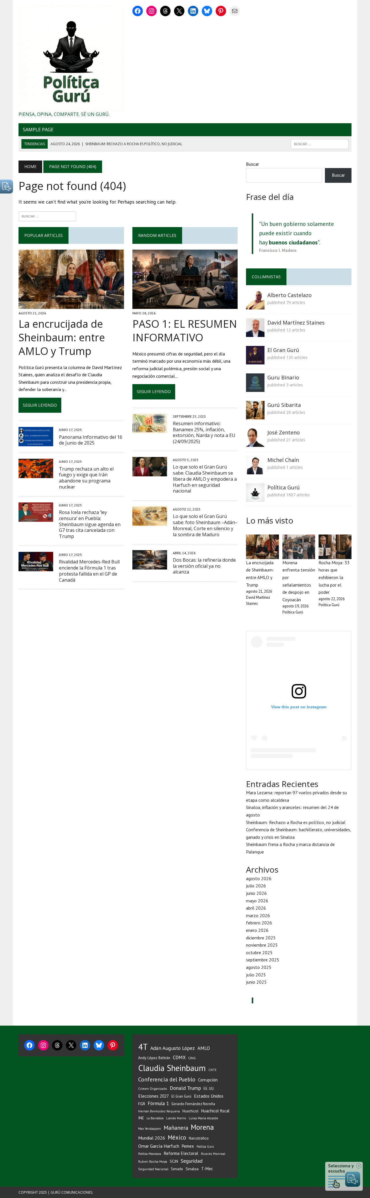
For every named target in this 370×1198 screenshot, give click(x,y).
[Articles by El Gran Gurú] (255, 360)
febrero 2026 (259, 923)
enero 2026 (257, 930)
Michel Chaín (283, 459)
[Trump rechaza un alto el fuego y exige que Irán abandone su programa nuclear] (35, 474)
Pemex (188, 1146)
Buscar (252, 164)
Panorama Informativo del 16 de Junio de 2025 (90, 440)
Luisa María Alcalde (203, 1118)
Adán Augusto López (172, 1048)
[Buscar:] (47, 216)
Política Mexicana (149, 1154)
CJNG (192, 1058)
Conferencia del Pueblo (166, 1079)
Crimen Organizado (152, 1088)
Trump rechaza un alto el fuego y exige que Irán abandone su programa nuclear (86, 478)
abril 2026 (256, 908)
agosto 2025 (258, 967)
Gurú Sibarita (284, 404)
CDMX (179, 1057)
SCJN (174, 1161)
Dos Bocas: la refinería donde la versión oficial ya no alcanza (204, 566)
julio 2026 (256, 886)
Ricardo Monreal (213, 1153)
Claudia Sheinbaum (172, 1068)
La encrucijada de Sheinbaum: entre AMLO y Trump (61, 337)
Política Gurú (283, 487)
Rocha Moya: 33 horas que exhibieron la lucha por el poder (334, 577)
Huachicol (190, 1111)
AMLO (203, 1048)
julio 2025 (256, 975)
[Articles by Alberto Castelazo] (255, 306)
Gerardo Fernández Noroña (193, 1103)
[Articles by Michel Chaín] (255, 470)
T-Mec (207, 1168)
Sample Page (38, 129)
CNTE (212, 1070)
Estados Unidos (208, 1096)
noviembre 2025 (262, 945)
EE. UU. (209, 1088)
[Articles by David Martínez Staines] (255, 333)
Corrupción (208, 1080)
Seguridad (192, 1161)
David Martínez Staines (296, 322)
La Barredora (155, 1118)
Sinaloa (192, 1168)
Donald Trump (185, 1088)
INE (141, 1117)
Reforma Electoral (181, 1153)
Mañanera (176, 1127)
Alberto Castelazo (289, 295)
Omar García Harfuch (158, 1146)
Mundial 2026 (151, 1138)
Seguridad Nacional (153, 1169)
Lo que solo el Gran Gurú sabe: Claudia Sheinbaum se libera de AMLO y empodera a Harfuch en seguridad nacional (205, 479)
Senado (177, 1168)
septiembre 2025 (262, 960)
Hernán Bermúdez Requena (159, 1111)
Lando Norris (176, 1118)
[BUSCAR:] (320, 143)
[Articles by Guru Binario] (255, 388)
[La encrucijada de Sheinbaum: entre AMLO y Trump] (71, 305)
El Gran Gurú (283, 350)
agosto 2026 (258, 878)
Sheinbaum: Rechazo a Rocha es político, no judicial (295, 822)
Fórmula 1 (158, 1103)
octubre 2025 (259, 952)
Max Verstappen (149, 1129)
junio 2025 (256, 982)
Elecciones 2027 (153, 1096)
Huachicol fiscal (215, 1111)
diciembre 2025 (261, 938)
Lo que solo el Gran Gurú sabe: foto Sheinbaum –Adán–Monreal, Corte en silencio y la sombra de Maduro (205, 525)
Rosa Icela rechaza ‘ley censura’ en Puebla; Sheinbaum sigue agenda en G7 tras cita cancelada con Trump (90, 524)
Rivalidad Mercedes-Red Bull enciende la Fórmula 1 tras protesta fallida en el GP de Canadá (89, 571)
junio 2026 (256, 893)
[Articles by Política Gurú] (255, 498)
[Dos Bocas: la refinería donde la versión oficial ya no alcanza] (149, 565)
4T (143, 1046)
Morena (202, 1127)
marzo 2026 (258, 915)
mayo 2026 (257, 901)
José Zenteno (283, 432)
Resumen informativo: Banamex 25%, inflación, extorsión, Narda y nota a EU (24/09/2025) (204, 432)
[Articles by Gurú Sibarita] (255, 415)
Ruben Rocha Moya (152, 1161)
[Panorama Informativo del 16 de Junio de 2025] (35, 442)
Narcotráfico (199, 1138)
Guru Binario (283, 377)
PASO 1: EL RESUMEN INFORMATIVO (184, 330)
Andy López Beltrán (154, 1057)
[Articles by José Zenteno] (255, 443)
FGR (141, 1103)
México (177, 1137)
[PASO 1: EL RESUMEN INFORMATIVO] (185, 305)
